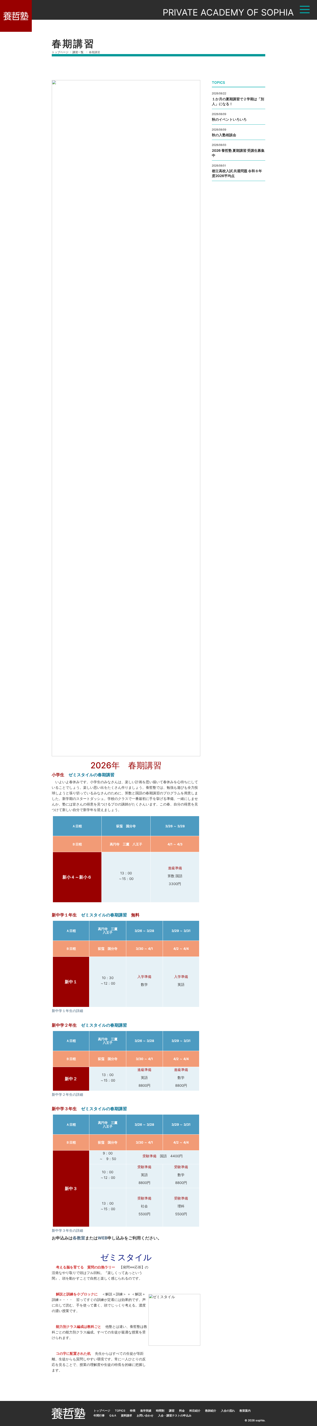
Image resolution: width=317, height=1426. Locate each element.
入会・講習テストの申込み (174, 1415)
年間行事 (99, 1415)
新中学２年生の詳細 (67, 1094)
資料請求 (126, 1415)
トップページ (102, 1410)
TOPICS (120, 1410)
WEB (102, 1237)
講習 (172, 1410)
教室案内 (245, 1410)
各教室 (79, 1237)
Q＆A (112, 1415)
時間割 (160, 1410)
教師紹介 (210, 1410)
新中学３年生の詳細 (67, 1230)
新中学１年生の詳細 (67, 1011)
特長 (133, 1410)
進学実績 (145, 1410)
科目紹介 (195, 1410)
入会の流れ (228, 1410)
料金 (182, 1410)
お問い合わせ (145, 1415)
